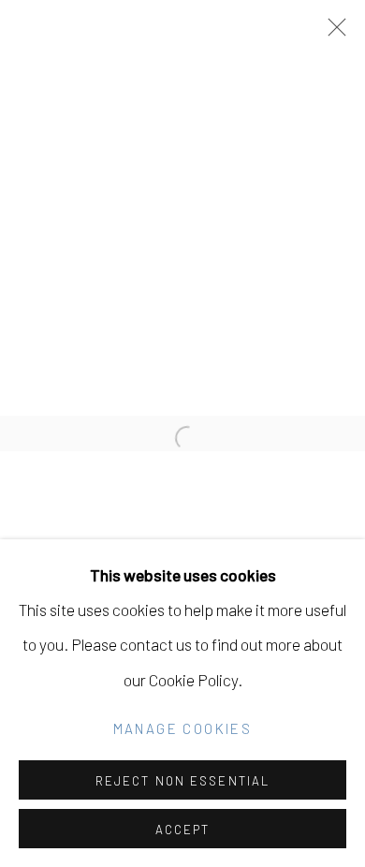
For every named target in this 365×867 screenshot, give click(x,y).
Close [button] (332, 33)
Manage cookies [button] (183, 728)
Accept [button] (183, 829)
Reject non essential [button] (182, 780)
